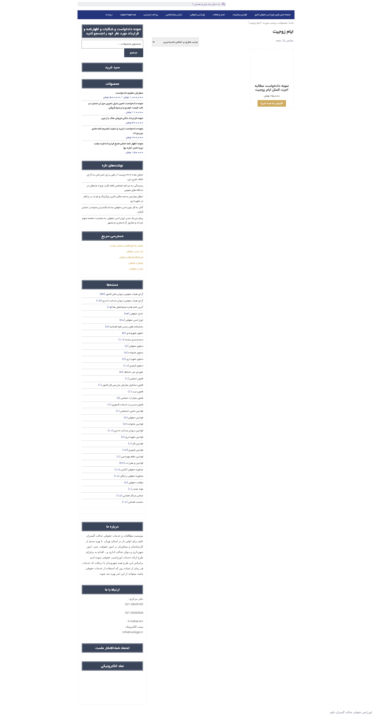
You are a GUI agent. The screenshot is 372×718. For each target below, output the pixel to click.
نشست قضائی (135, 502)
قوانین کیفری (135, 450)
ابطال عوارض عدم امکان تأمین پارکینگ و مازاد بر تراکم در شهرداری (113, 198)
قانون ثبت (137, 391)
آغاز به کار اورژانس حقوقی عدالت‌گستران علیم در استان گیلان (112, 209)
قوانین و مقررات (239, 14)
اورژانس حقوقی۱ (197, 14)
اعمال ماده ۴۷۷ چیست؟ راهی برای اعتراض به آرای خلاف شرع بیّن (115, 177)
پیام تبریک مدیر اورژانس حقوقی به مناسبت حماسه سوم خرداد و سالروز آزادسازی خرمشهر (112, 220)
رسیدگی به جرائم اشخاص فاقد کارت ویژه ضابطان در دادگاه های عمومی (115, 187)
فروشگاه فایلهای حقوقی (131, 257)
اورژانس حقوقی (134, 251)
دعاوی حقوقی (136, 346)
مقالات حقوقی (135, 482)
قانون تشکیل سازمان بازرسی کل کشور (122, 385)
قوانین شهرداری (134, 437)
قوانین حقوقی (135, 417)
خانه (291, 23)
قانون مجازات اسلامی (132, 398)
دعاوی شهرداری (134, 359)
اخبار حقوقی (136, 313)
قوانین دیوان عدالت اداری (128, 430)
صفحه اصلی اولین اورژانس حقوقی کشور (273, 14)
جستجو (133, 52)
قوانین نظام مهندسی (132, 456)
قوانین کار (137, 443)
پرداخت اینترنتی (151, 14)
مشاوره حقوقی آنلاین (132, 469)
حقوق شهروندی (134, 333)
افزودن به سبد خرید (271, 103)
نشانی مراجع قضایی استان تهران (126, 245)
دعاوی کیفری (136, 365)
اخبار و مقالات (219, 14)
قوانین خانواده (135, 424)
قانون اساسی (136, 378)
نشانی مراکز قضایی (174, 14)
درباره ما (109, 14)
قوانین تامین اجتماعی (131, 411)
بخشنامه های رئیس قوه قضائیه (126, 326)
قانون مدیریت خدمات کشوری (127, 404)
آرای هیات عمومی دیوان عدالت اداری (122, 300)
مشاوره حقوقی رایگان (131, 476)
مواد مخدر (137, 489)
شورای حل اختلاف (133, 372)
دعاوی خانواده (135, 352)
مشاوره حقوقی (135, 263)
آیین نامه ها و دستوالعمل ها (128, 307)
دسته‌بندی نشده (134, 339)
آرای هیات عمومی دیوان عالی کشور (124, 294)
